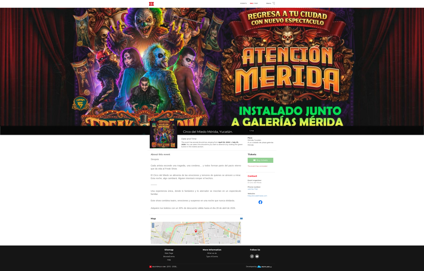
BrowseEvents (169, 257)
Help (169, 260)
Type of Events (212, 257)
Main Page (169, 253)
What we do (212, 253)
